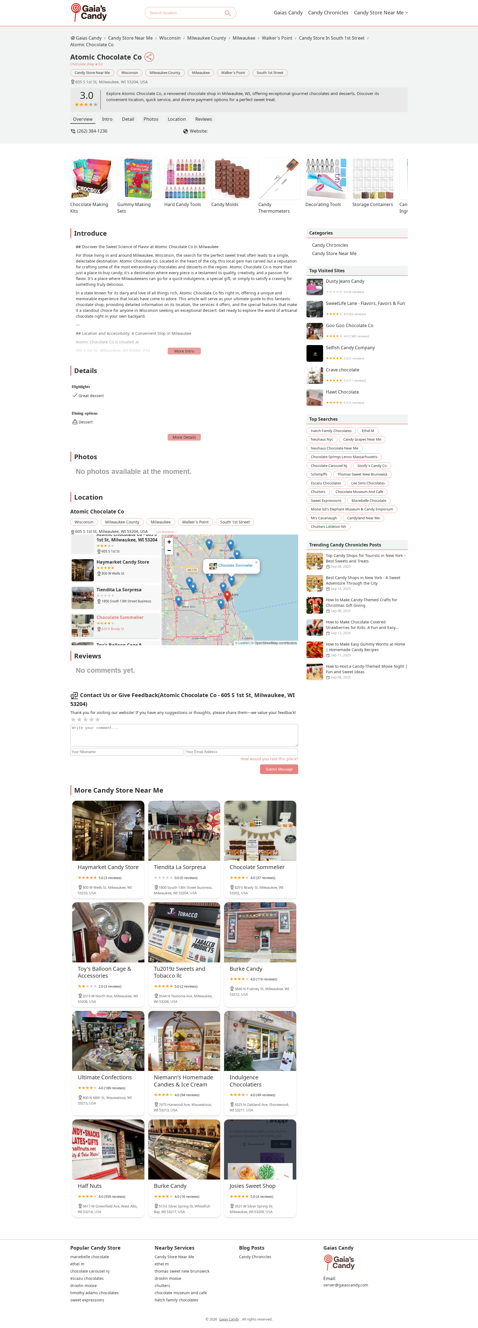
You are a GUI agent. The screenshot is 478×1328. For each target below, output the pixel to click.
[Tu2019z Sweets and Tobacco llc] (184, 932)
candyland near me (363, 517)
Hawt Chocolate (345, 397)
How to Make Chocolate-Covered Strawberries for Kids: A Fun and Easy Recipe (361, 627)
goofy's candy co (372, 465)
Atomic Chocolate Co (92, 45)
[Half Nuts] (108, 1149)
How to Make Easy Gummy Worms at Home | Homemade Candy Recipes (365, 649)
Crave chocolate (346, 374)
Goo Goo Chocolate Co (349, 330)
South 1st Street (270, 72)
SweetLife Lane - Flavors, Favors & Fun (365, 308)
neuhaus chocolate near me (334, 448)
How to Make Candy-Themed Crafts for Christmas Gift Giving (361, 605)
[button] (225, 599)
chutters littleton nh (328, 526)
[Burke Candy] (260, 932)
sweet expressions (326, 500)
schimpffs (319, 474)
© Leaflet (242, 642)
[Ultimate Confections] (108, 1041)
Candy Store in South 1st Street (332, 38)
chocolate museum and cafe (359, 491)
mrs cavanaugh (324, 517)
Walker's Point (277, 38)
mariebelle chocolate (369, 500)
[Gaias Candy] (88, 12)
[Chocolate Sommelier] (260, 831)
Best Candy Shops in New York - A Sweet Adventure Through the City (363, 583)
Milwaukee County (206, 38)
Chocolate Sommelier (234, 568)
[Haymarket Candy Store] (108, 831)
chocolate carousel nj (329, 465)
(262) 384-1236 (92, 131)
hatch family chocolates (331, 430)
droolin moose (83, 1285)
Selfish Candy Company (350, 352)
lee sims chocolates (368, 483)
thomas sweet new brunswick (362, 474)
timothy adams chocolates (94, 1292)
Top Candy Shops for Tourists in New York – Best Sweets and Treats (366, 561)
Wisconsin (170, 38)
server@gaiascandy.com (345, 1285)
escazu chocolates (326, 483)
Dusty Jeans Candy (345, 286)
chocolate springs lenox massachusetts (344, 456)
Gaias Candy (288, 12)
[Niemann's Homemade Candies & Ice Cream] (184, 1041)
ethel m (368, 430)
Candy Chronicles (328, 12)
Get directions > (166, 532)
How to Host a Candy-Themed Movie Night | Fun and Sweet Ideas (366, 672)
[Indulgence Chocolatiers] (260, 1041)
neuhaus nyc (322, 439)
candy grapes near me (362, 439)
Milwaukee (244, 38)
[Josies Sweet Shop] (260, 1149)
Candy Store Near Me (379, 12)
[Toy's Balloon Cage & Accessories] (108, 932)
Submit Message (279, 769)
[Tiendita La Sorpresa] (184, 831)
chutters (318, 491)
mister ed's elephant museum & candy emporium (352, 509)
